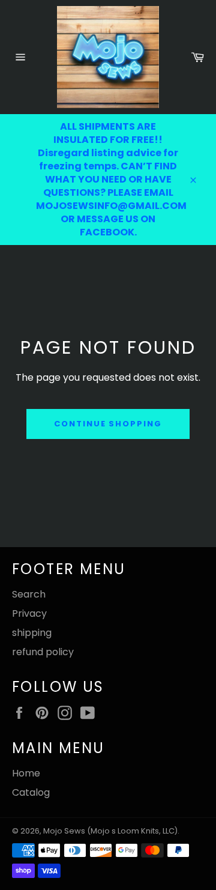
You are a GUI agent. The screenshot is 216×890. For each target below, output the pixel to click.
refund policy (43, 652)
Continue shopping (108, 423)
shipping (32, 633)
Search (29, 594)
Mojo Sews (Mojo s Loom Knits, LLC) (110, 831)
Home (26, 773)
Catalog (31, 792)
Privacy (29, 613)
